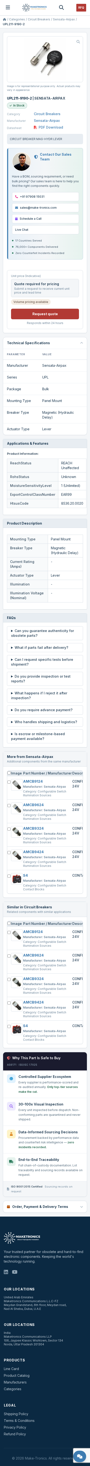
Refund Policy (15, 1434)
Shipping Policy (16, 1414)
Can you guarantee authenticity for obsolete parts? (42, 633)
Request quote (45, 314)
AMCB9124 (33, 781)
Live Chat (21, 229)
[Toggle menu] (8, 7)
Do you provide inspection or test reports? (41, 678)
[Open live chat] (79, 1456)
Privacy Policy (15, 1427)
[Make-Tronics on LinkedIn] (6, 1272)
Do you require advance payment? (43, 710)
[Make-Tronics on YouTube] (15, 1272)
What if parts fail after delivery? (41, 647)
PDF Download (51, 127)
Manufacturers (15, 1382)
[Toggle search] (61, 7)
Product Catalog (17, 1375)
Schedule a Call (31, 218)
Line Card (11, 1369)
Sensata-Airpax (64, 19)
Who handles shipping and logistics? (46, 722)
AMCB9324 (33, 828)
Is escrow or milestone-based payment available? (38, 736)
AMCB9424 (33, 852)
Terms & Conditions (19, 1421)
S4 (25, 875)
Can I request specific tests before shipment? (42, 661)
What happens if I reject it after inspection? (39, 695)
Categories (17, 19)
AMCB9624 (33, 805)
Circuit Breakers (39, 19)
